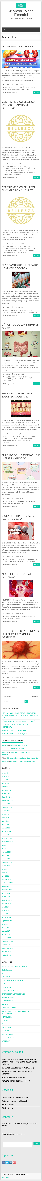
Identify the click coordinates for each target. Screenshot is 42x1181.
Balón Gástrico (9, 616)
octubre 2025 (6, 804)
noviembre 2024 (7, 842)
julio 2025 (5, 814)
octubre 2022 (6, 859)
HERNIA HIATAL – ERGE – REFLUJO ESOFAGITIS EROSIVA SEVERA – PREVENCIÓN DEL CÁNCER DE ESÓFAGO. (20, 715)
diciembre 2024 (7, 838)
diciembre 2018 (7, 900)
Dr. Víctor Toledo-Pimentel (21, 13)
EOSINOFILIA (31, 169)
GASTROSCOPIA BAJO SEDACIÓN (14, 994)
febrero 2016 (6, 945)
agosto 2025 (6, 811)
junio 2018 (5, 910)
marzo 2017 (6, 931)
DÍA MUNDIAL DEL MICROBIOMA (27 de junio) (18, 721)
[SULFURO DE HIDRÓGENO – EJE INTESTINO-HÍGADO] (21, 462)
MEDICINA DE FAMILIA (10, 1008)
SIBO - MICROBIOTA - (15, 174)
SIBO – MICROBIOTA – (10, 1037)
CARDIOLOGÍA (12, 559)
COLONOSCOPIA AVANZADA (12, 169)
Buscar (36, 1143)
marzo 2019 (6, 893)
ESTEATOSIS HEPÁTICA (20, 87)
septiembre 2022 (7, 862)
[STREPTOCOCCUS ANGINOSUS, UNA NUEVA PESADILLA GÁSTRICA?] (21, 641)
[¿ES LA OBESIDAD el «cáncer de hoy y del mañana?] (21, 523)
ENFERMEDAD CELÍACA (18, 745)
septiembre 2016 (7, 941)
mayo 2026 (5, 780)
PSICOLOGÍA (34, 561)
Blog (6, 87)
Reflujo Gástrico (22, 440)
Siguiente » (34, 696)
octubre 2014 (6, 951)
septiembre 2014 (7, 955)
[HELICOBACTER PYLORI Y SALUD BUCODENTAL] (21, 401)
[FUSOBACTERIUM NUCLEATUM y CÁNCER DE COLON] (21, 272)
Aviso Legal (5, 1177)
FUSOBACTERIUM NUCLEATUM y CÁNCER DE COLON (20, 266)
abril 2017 (5, 927)
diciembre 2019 (7, 890)
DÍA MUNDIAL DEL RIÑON (17, 46)
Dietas (10, 87)
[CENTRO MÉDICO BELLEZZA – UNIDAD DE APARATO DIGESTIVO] (21, 112)
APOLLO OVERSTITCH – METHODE (14, 966)
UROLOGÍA (6, 1041)
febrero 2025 (6, 831)
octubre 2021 (6, 879)
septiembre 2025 (7, 807)
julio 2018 (5, 907)
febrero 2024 (6, 852)
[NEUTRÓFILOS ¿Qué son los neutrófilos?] (21, 581)
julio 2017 (5, 924)
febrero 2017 (6, 934)
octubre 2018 (6, 903)
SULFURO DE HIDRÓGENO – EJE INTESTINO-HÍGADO (21, 457)
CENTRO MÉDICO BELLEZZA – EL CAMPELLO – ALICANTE (19, 189)
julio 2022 (5, 869)
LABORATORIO (32, 87)
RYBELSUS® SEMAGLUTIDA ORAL (14, 730)
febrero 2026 (6, 790)
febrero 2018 (6, 917)
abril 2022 (5, 876)
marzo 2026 (6, 787)
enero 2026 (6, 793)
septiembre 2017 (7, 921)
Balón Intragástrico (8, 1105)
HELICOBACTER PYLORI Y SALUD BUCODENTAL (17, 395)
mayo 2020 (5, 886)
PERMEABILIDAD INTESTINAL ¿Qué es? (15, 734)
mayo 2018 (5, 914)
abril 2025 (5, 824)
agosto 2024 (6, 845)
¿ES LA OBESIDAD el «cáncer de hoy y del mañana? (19, 517)
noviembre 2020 (7, 883)
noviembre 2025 (7, 800)
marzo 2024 (6, 848)
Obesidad (21, 89)
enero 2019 (6, 896)
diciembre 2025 (7, 797)
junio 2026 (5, 776)
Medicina (6, 89)
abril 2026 (5, 783)
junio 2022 (5, 872)
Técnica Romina (7, 1108)
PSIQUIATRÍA (6, 1031)
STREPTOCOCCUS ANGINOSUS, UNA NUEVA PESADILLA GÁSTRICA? (20, 634)
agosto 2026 (6, 773)
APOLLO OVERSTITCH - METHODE (15, 167)
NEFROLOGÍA (13, 89)
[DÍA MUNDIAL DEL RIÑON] (21, 51)
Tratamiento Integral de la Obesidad (14, 1101)
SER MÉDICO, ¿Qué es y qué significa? (22, 761)
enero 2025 (6, 835)
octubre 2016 (6, 938)
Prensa (27, 89)
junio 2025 (5, 817)
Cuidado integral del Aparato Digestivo (15, 1097)
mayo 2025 (5, 821)
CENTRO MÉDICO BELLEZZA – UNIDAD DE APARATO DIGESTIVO (19, 105)
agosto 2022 (6, 866)
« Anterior (7, 696)
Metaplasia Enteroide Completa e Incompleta (22, 758)
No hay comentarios (11, 92)
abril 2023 (5, 855)
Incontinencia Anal (23, 171)
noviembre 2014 (7, 948)
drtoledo (7, 84)
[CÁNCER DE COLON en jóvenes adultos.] (21, 332)
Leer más (36, 92)
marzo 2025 (6, 828)
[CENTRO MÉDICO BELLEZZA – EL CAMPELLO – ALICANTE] (21, 194)
